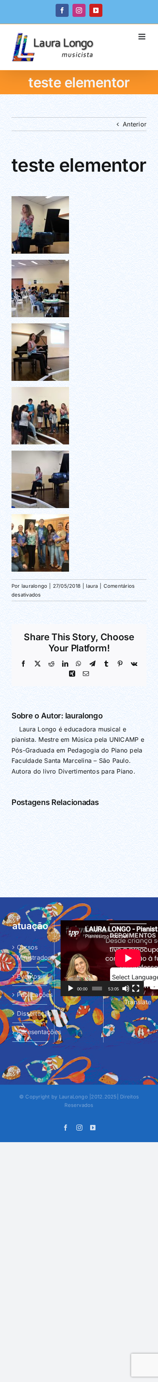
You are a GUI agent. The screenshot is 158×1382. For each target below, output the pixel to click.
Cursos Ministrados (30, 952)
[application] (102, 958)
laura (92, 586)
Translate (137, 1002)
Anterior (134, 124)
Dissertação (30, 1013)
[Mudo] (126, 988)
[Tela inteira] (136, 988)
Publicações (30, 994)
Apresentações (30, 1032)
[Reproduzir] (70, 988)
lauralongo (34, 586)
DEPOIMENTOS (133, 935)
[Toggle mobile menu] (142, 37)
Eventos (29, 976)
